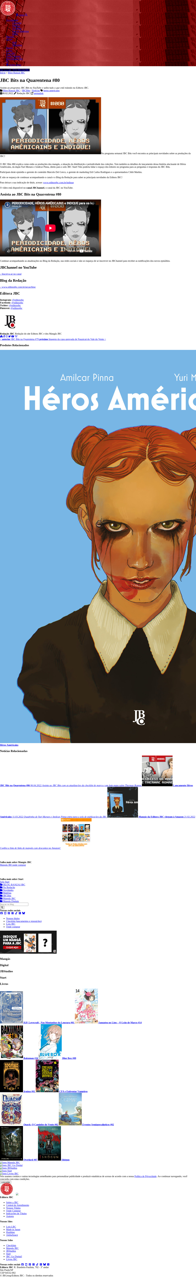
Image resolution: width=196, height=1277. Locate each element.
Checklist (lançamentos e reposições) (24, 921)
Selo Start (4, 882)
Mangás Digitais (10, 901)
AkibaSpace (12, 1235)
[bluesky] (23, 913)
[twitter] (9, 336)
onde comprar (19, 865)
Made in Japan (13, 1229)
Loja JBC (10, 924)
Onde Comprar (13, 1210)
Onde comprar (13, 926)
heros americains (51, 90)
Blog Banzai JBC (16, 72)
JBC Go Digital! (14, 1256)
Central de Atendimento (17, 1205)
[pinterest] (8, 913)
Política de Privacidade (145, 1176)
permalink (38, 93)
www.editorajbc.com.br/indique (58, 182)
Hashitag (10, 1232)
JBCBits (26, 90)
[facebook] (4, 336)
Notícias (36, 90)
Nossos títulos (13, 918)
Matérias (6, 893)
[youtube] (12, 336)
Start (8, 1253)
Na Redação (8, 887)
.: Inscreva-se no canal (10, 274)
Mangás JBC (6, 865)
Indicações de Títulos (16, 1213)
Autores (10, 1216)
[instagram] (7, 336)
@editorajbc (18, 300)
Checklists (11, 1245)
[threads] (19, 913)
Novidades (7, 890)
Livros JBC (11, 1259)
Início (3, 72)
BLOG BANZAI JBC (14, 884)
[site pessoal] (1, 336)
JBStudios (11, 1251)
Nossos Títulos (13, 1208)
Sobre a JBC (12, 1202)
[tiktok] (16, 913)
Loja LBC (11, 1226)
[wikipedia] (16, 336)
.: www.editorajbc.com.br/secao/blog (18, 287)
